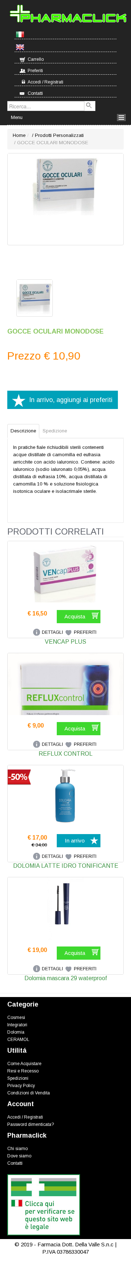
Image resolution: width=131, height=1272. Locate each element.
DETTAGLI (52, 632)
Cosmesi (16, 1017)
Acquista (74, 616)
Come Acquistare (24, 1063)
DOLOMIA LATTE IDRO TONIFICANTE (65, 866)
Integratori (17, 1024)
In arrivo (75, 840)
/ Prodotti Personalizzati (57, 135)
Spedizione (55, 431)
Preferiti (35, 70)
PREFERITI (85, 632)
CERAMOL (18, 1039)
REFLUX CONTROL (65, 754)
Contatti (35, 93)
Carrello (36, 59)
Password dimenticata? (30, 1124)
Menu (17, 117)
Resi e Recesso (23, 1071)
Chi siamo (17, 1148)
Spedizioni (17, 1078)
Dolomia (15, 1032)
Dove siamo (19, 1155)
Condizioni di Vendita (28, 1093)
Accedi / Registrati (45, 82)
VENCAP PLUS (65, 642)
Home (19, 135)
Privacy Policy (21, 1085)
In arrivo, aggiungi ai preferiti (70, 399)
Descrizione (23, 431)
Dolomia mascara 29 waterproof (65, 978)
